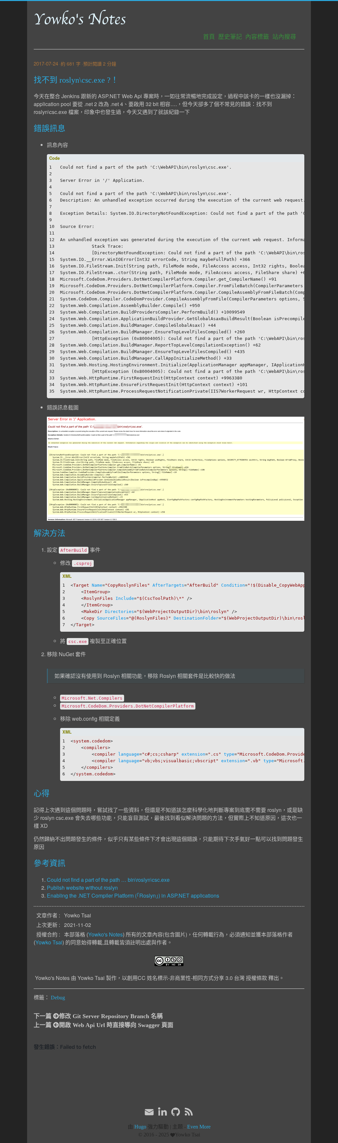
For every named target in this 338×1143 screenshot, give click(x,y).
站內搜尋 (284, 37)
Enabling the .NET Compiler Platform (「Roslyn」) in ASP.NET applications (133, 895)
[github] (176, 1112)
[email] (149, 1111)
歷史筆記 (230, 37)
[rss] (189, 1112)
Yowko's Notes (80, 19)
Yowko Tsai (48, 942)
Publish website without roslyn (82, 887)
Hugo (140, 1126)
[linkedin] (162, 1112)
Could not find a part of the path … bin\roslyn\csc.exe (108, 879)
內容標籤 (257, 37)
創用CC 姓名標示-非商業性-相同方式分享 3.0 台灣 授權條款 (197, 978)
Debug (58, 997)
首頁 (209, 37)
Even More (199, 1126)
